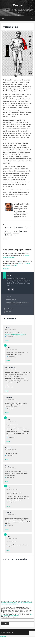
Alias (8, 347)
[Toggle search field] (32, 18)
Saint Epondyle (10, 367)
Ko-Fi (19, 263)
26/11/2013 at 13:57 (12, 421)
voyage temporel (10, 302)
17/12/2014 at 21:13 (12, 538)
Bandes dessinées (11, 299)
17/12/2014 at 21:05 (10, 514)
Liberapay (27, 263)
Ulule (15, 265)
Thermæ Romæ (10, 26)
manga (16, 304)
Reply (6, 340)
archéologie (25, 302)
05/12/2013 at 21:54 (10, 468)
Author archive (8, 289)
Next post (8, 311)
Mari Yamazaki (10, 304)
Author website (12, 289)
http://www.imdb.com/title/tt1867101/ (15, 334)
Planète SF (18, 302)
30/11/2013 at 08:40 (10, 449)
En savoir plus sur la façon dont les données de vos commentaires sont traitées (16, 603)
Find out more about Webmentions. (16, 614)
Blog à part (17, 5)
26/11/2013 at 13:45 (10, 399)
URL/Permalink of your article (10, 617)
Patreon (8, 265)
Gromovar (8, 448)
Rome (20, 304)
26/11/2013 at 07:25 (12, 349)
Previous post (9, 309)
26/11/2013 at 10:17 (10, 369)
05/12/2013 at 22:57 (12, 489)
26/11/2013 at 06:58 (10, 329)
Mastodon (6, 269)
